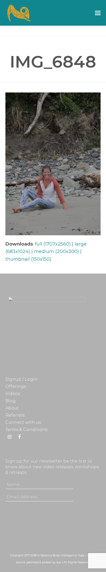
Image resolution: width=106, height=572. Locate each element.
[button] (98, 13)
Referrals (14, 415)
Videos (12, 393)
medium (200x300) (56, 251)
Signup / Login (21, 379)
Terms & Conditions (26, 429)
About (12, 408)
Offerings (15, 386)
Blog (10, 400)
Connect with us (23, 422)
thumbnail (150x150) (28, 259)
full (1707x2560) (53, 244)
